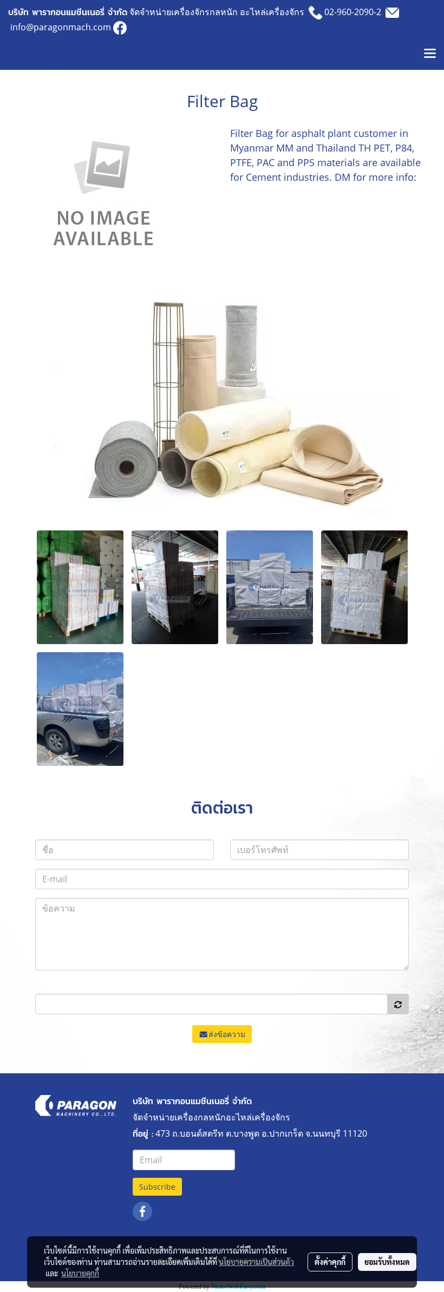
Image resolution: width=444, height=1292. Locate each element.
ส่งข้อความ (226, 1034)
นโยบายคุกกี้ (80, 1273)
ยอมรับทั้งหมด (387, 1262)
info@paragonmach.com (60, 27)
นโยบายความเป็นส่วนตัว (256, 1262)
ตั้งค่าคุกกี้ (330, 1262)
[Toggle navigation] (430, 54)
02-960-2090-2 (352, 12)
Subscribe (157, 1187)
